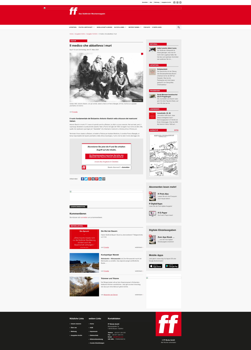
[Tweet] (86, 179)
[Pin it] (96, 179)
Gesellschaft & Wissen (104, 27)
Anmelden (145, 2)
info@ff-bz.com (118, 337)
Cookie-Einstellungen (97, 343)
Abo (151, 2)
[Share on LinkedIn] (100, 179)
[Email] (103, 179)
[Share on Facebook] (82, 179)
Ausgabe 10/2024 (91, 34)
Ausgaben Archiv (166, 2)
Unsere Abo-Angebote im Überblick (106, 162)
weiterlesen (139, 247)
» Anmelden (125, 167)
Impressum (93, 331)
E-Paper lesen (156, 27)
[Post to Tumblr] (93, 179)
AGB (91, 327)
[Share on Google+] (89, 179)
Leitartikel (73, 27)
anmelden (84, 217)
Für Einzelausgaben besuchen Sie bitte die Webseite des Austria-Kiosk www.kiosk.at (106, 156)
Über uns (74, 327)
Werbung (156, 2)
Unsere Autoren (76, 324)
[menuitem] (73, 27)
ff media (74, 112)
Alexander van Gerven (111, 294)
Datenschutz (94, 335)
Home (71, 34)
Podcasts (147, 27)
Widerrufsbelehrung (96, 339)
